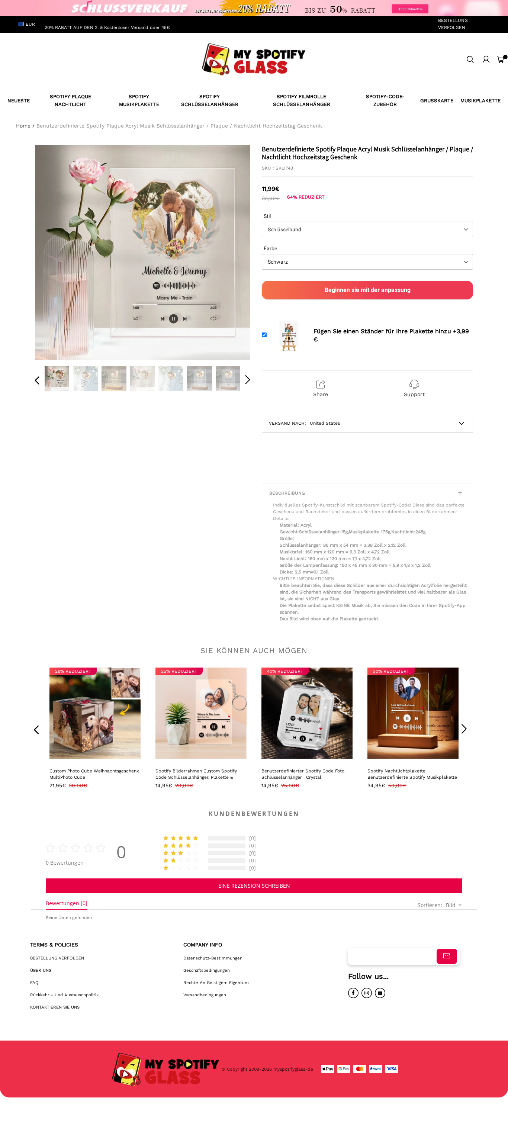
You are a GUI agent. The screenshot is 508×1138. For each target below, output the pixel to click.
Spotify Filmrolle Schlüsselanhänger (301, 100)
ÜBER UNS (40, 970)
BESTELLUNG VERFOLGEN (453, 24)
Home (23, 126)
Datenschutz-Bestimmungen (212, 958)
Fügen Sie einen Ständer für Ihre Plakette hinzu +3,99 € (391, 335)
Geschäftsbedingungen (206, 970)
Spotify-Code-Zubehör (385, 100)
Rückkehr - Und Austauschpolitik (64, 994)
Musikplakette (480, 100)
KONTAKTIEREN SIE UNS (55, 1007)
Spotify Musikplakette (139, 100)
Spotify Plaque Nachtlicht (70, 100)
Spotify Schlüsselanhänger (209, 100)
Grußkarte (436, 100)
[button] (52, 251)
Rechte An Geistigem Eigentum (216, 982)
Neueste (18, 100)
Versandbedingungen (204, 994)
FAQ (34, 982)
